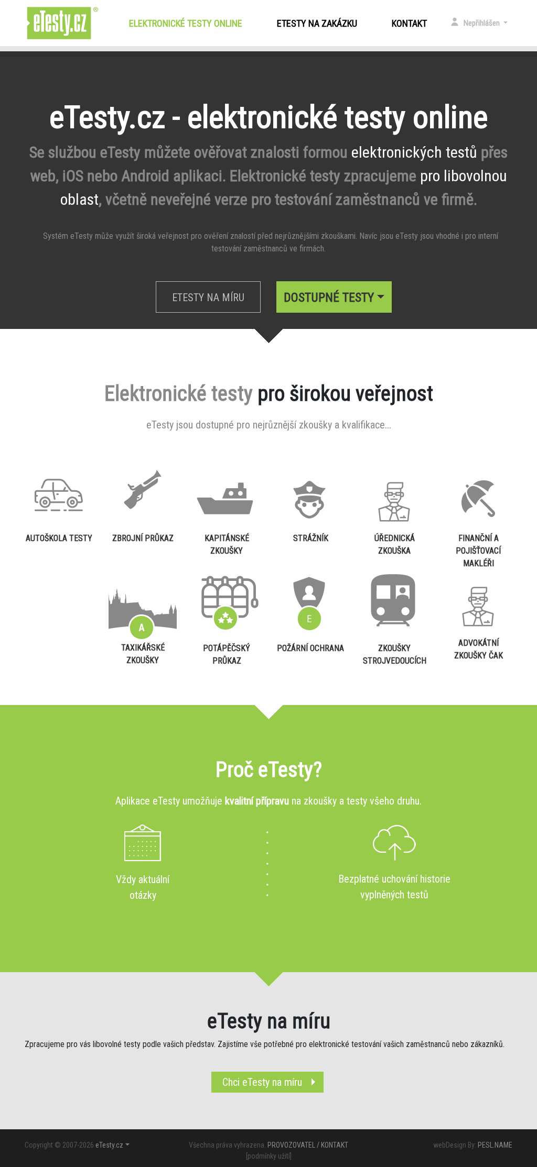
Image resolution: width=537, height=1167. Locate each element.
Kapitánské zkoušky (227, 544)
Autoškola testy (59, 538)
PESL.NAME (495, 1145)
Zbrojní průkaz (143, 538)
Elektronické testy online (187, 23)
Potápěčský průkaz (226, 654)
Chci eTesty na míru (262, 1082)
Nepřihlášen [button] (482, 23)
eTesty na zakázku (317, 23)
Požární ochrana (310, 648)
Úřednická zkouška (394, 544)
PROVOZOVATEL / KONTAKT (307, 1145)
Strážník (310, 538)
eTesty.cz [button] (109, 1145)
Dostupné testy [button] (329, 297)
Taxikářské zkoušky (143, 654)
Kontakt (409, 23)
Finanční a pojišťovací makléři (478, 548)
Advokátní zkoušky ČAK (478, 649)
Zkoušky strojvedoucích (394, 654)
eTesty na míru (208, 297)
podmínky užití (269, 1156)
